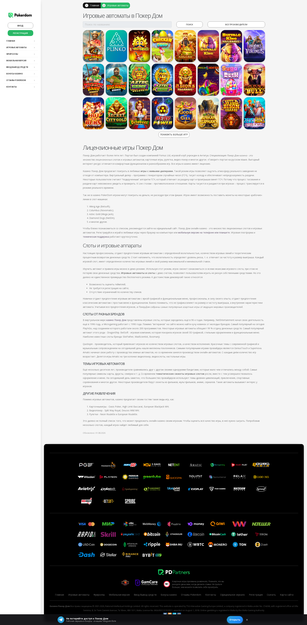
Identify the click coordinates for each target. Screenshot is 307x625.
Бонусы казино (14, 73)
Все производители (236, 24)
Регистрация (20, 33)
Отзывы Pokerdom (16, 80)
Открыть (234, 619)
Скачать (271, 594)
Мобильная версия (16, 60)
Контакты (11, 86)
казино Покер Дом (116, 320)
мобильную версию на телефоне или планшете (204, 232)
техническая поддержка (96, 236)
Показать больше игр (174, 134)
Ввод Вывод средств (17, 67)
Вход (20, 25)
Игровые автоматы (16, 47)
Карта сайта (286, 594)
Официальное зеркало (232, 594)
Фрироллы (12, 54)
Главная (10, 41)
